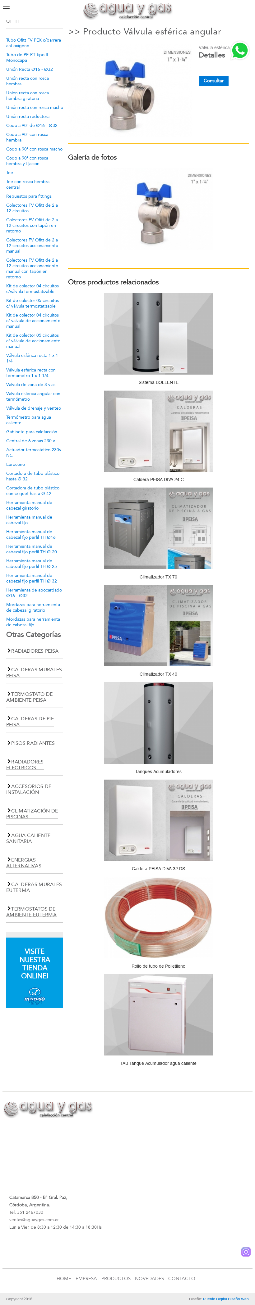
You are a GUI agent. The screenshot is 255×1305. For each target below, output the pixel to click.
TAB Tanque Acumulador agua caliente (158, 1063)
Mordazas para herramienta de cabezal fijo (33, 622)
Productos (116, 1278)
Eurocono (15, 464)
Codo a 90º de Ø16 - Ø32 (32, 125)
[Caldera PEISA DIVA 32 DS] (158, 822)
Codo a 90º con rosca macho (34, 149)
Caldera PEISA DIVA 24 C (158, 479)
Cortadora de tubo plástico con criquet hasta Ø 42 (32, 490)
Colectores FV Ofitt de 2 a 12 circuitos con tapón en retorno (32, 225)
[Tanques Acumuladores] (158, 724)
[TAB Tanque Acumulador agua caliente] (158, 1016)
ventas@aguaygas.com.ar (34, 1219)
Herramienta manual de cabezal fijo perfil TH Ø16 (31, 534)
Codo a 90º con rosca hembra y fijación (27, 160)
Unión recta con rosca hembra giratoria (27, 95)
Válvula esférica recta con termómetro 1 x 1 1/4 (31, 372)
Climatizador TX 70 (158, 576)
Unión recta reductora (27, 116)
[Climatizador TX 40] (158, 627)
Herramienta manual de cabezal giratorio (29, 505)
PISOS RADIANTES (33, 743)
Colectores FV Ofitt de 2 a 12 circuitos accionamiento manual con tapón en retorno (32, 269)
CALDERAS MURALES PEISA (34, 672)
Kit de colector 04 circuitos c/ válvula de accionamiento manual (33, 321)
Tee (9, 172)
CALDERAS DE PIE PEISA (30, 721)
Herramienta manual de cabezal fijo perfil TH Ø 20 (31, 549)
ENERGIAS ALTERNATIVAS (23, 863)
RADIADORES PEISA (34, 651)
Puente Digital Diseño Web (226, 1299)
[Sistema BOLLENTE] (158, 335)
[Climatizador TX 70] (158, 530)
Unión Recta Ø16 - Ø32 (29, 69)
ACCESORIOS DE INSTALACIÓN (29, 789)
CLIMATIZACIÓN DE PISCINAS (32, 814)
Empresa (86, 1278)
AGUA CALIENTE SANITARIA (28, 838)
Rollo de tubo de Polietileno (158, 966)
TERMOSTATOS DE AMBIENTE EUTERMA (31, 912)
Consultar (214, 80)
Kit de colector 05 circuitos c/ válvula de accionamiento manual (33, 341)
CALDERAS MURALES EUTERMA (34, 887)
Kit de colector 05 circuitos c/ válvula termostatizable (32, 303)
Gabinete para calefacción (31, 431)
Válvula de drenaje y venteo (33, 408)
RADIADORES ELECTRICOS (25, 765)
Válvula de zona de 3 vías (30, 384)
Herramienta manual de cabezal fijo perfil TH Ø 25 (31, 563)
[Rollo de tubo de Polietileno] (158, 919)
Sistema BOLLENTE (158, 382)
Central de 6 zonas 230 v (30, 440)
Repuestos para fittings (29, 196)
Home (64, 1278)
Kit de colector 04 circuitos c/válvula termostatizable (32, 288)
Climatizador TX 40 (158, 674)
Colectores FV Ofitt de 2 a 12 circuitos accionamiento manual (32, 245)
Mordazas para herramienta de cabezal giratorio (33, 607)
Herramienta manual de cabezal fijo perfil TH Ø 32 (31, 578)
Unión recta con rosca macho (34, 107)
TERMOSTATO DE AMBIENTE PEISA (29, 697)
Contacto (181, 1278)
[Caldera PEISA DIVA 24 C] (158, 432)
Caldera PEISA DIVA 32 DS (158, 868)
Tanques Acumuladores (158, 771)
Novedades (149, 1278)
